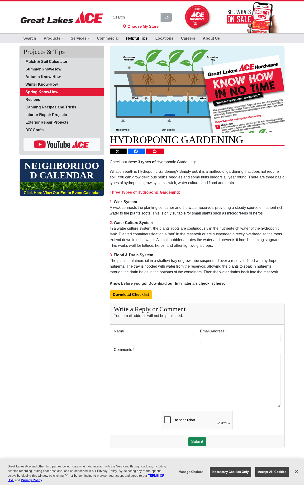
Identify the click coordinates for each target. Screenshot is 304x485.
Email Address (213, 331)
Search (29, 38)
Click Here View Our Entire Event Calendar (62, 193)
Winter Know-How (41, 84)
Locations (164, 38)
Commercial (108, 38)
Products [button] (52, 38)
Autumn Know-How (43, 77)
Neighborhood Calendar (61, 170)
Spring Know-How (41, 92)
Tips (137, 38)
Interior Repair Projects (46, 115)
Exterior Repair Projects (46, 122)
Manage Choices (191, 472)
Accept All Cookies (272, 472)
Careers (188, 38)
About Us (211, 38)
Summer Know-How (43, 69)
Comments (124, 350)
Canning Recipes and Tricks (50, 107)
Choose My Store (143, 26)
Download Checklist (131, 295)
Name (119, 331)
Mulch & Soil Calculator (46, 62)
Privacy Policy (31, 480)
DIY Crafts (34, 130)
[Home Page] (61, 17)
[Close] (296, 471)
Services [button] (78, 38)
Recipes (32, 100)
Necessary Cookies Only (230, 472)
